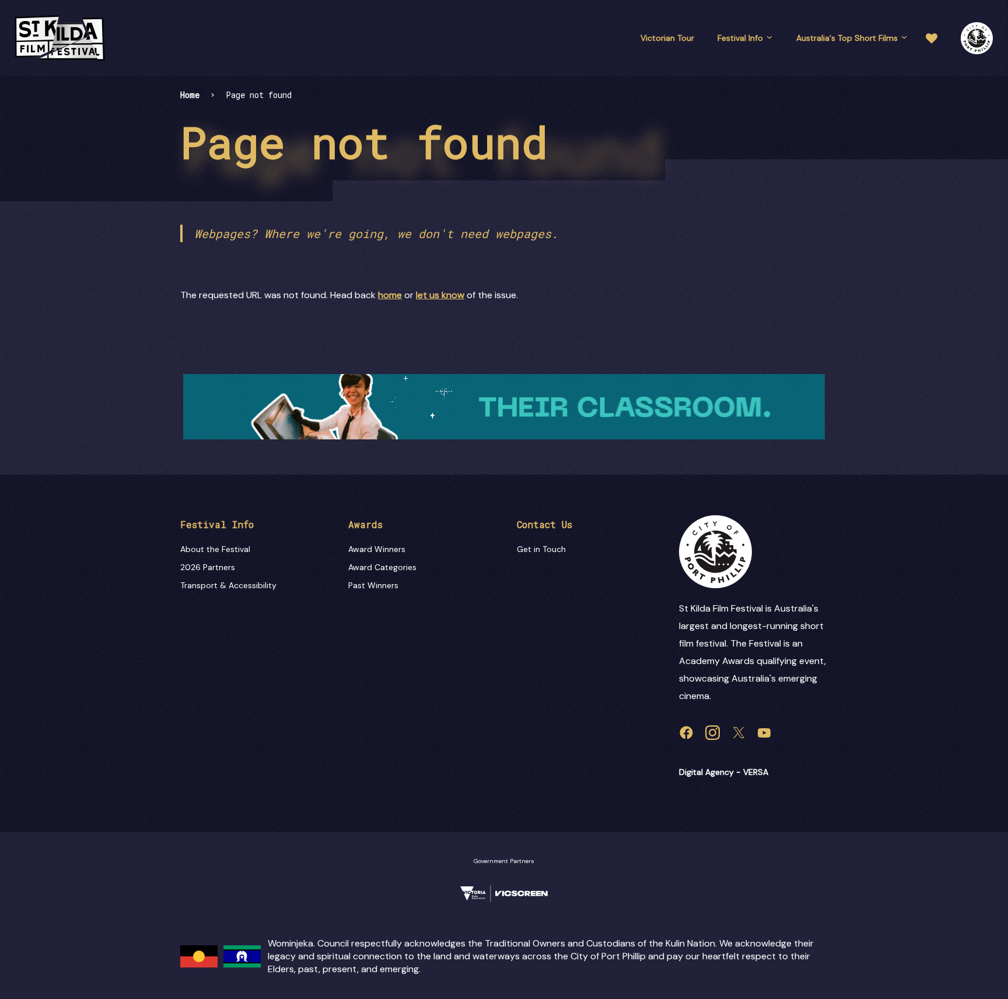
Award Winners (376, 549)
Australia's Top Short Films (847, 38)
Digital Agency (706, 772)
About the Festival (215, 549)
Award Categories (382, 567)
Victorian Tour (667, 38)
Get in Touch (541, 549)
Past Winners (373, 585)
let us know (440, 295)
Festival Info (740, 38)
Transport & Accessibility (228, 585)
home (390, 295)
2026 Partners (207, 567)
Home (190, 94)
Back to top (949, 471)
